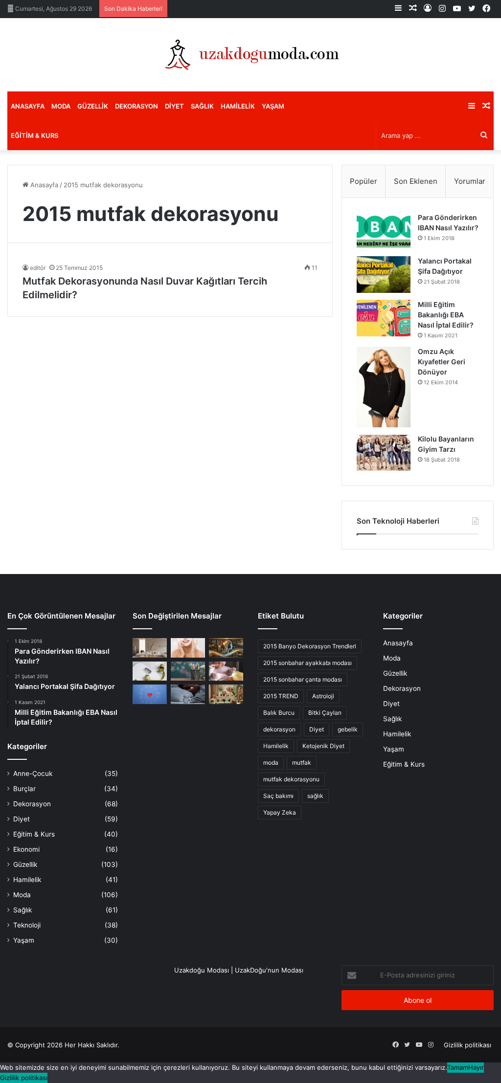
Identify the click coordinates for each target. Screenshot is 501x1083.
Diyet (174, 106)
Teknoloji (27, 925)
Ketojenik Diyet (323, 746)
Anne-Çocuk (32, 773)
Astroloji (323, 696)
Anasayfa (28, 106)
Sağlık (202, 106)
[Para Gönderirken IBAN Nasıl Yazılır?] (383, 231)
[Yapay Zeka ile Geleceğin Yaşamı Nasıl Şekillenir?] (226, 647)
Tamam (457, 1067)
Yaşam (273, 106)
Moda (60, 106)
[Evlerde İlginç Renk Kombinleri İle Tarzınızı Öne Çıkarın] (226, 694)
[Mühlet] (250, 55)
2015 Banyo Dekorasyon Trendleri (309, 646)
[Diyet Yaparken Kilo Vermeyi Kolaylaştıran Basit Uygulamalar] (150, 671)
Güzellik (92, 106)
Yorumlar (469, 181)
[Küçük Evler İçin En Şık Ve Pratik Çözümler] (150, 647)
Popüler (363, 181)
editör (38, 267)
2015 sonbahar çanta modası (302, 679)
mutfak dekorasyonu (291, 779)
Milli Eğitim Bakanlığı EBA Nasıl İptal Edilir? (446, 314)
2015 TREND (280, 696)
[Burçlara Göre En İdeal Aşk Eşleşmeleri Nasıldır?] (150, 694)
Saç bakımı (278, 795)
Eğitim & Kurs (34, 135)
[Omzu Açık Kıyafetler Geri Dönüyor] (383, 387)
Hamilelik (238, 106)
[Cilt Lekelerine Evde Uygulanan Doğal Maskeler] (188, 647)
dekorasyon (279, 729)
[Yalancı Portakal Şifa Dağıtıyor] (383, 274)
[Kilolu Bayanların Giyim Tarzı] (383, 452)
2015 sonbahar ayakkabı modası (307, 662)
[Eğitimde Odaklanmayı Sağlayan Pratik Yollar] (188, 671)
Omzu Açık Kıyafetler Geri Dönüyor (441, 361)
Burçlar (24, 789)
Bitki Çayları (325, 712)
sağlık (315, 795)
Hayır (476, 1067)
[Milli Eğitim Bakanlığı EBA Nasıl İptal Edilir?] (383, 318)
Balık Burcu (279, 712)
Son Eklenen (415, 181)
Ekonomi (26, 849)
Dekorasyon (136, 106)
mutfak (301, 762)
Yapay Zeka (279, 812)
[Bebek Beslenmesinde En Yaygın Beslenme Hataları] (226, 671)
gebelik (348, 729)
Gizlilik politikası (467, 1045)
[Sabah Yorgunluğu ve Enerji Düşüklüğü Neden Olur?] (188, 694)
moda (270, 762)
